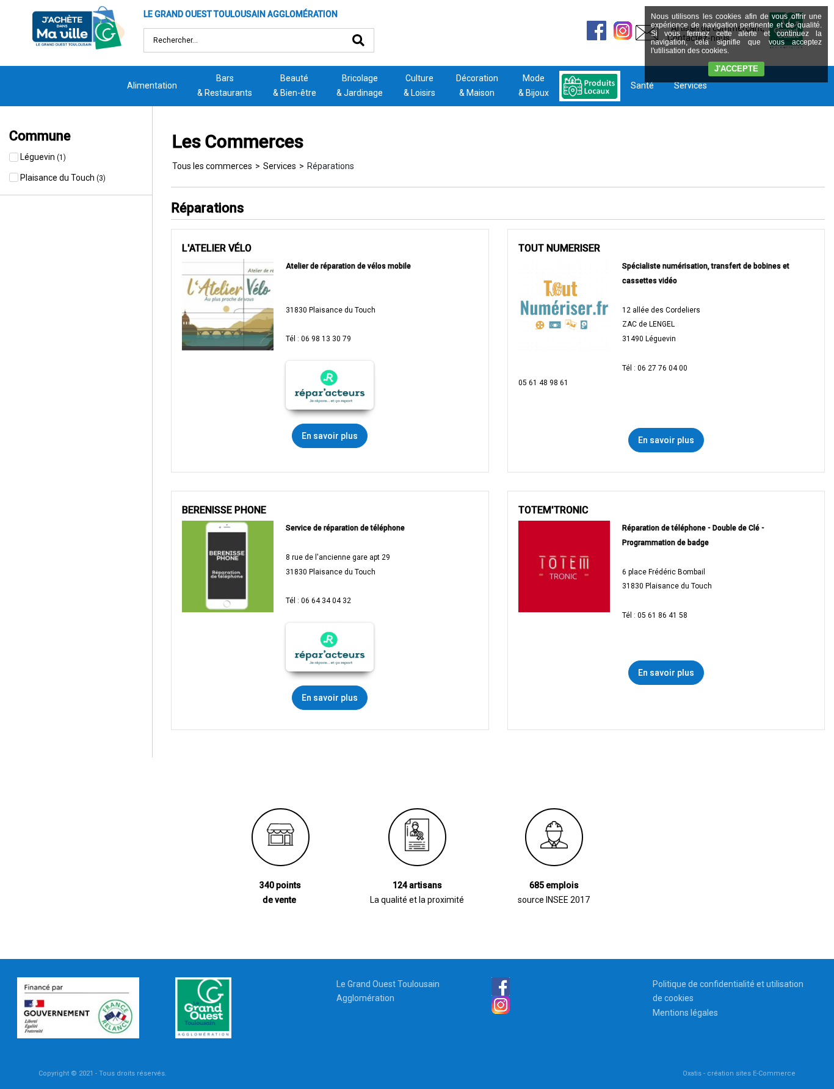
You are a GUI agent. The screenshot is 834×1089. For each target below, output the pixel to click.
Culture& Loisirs (419, 85)
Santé (642, 85)
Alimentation (152, 85)
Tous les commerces (212, 166)
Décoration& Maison (477, 85)
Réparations (330, 166)
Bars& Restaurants (224, 85)
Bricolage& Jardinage (359, 85)
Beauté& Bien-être (294, 85)
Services (690, 85)
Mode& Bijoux (533, 85)
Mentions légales (685, 1013)
